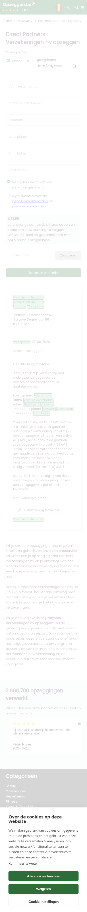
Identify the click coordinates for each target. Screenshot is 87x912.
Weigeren (43, 889)
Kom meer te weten (23, 863)
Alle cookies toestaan (43, 876)
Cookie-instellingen (44, 902)
